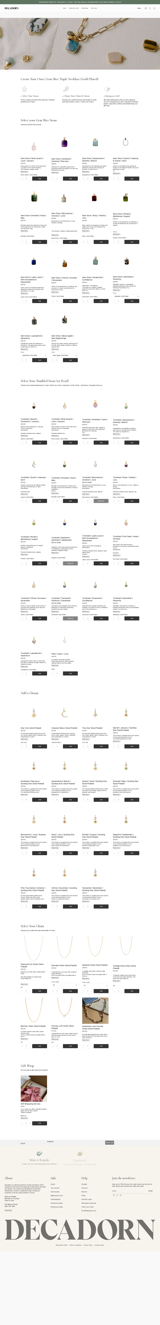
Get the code (94, 679)
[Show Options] (104, 673)
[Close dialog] (105, 643)
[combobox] (93, 673)
